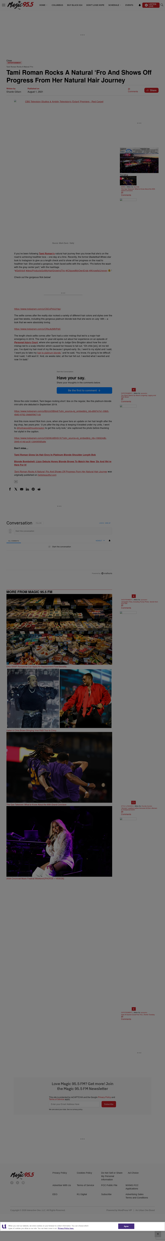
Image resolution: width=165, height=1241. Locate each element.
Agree (126, 1226)
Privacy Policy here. (66, 1228)
